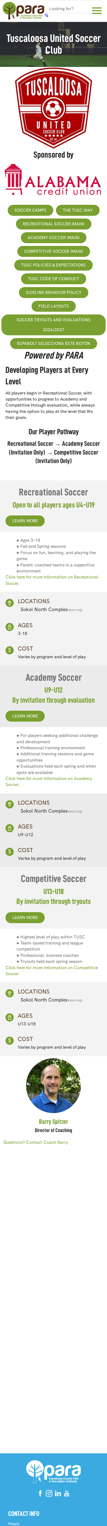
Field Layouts (53, 306)
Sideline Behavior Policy (53, 292)
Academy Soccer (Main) (54, 237)
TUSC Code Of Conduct (53, 279)
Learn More (25, 521)
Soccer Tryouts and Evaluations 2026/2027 (53, 325)
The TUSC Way (78, 210)
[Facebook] (40, 1494)
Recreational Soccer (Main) (54, 224)
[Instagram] (49, 1494)
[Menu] (97, 10)
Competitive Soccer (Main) (53, 251)
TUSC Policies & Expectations (53, 265)
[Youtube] (66, 1494)
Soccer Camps (30, 210)
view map (75, 610)
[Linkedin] (58, 1494)
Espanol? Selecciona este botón (53, 343)
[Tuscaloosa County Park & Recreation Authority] (23, 11)
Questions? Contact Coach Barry (35, 1142)
